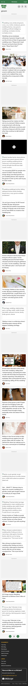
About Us (3, 663)
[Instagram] (19, 6)
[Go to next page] (18, 636)
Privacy (16, 683)
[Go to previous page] (10, 636)
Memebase (14, 1)
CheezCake (4, 655)
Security (20, 683)
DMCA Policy (24, 683)
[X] (25, 6)
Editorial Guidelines (6, 665)
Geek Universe (4, 653)
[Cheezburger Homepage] (14, 679)
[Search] (4, 2)
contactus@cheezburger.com (9, 675)
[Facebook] (22, 6)
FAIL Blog (3, 647)
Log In (25, 1)
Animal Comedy (5, 651)
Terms (13, 683)
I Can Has (3, 644)
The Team (3, 661)
